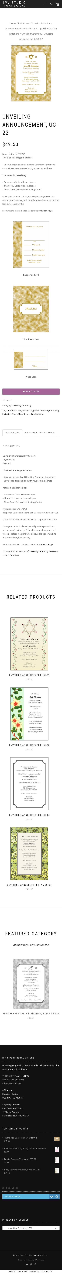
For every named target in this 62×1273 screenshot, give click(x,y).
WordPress (39, 1260)
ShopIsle (22, 1260)
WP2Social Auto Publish (18, 1271)
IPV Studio (14, 3)
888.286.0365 (8, 1079)
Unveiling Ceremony (31, 33)
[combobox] (31, 1228)
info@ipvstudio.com (11, 1083)
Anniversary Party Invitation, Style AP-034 (31, 1013)
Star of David (18, 414)
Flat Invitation (14, 410)
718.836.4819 (8, 1076)
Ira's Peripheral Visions (14, 6)
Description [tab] (12, 432)
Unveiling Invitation (35, 414)
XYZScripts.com (47, 1271)
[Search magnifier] (57, 1196)
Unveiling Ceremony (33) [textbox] (30, 1228)
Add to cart (32, 392)
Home (13, 23)
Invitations (23, 23)
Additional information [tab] (39, 432)
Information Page (44, 210)
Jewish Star (27, 410)
